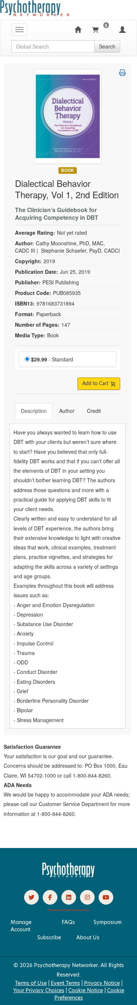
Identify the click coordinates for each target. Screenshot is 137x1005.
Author (67, 410)
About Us (87, 937)
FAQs (68, 922)
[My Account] (122, 29)
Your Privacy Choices (38, 990)
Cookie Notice (85, 990)
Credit (94, 410)
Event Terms (65, 983)
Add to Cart (96, 383)
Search (107, 46)
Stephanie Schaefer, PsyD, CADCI (80, 250)
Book (67, 170)
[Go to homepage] (68, 875)
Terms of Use (31, 983)
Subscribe (49, 937)
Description (34, 410)
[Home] (78, 29)
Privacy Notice (102, 983)
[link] (31, 897)
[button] (122, 72)
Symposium (108, 922)
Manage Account (21, 925)
